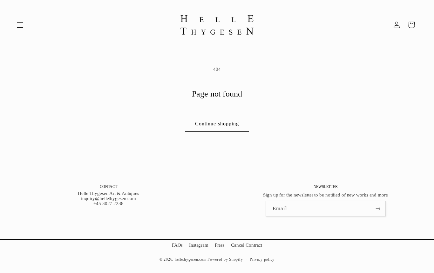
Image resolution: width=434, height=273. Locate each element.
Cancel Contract (246, 245)
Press (220, 245)
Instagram (198, 245)
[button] (20, 24)
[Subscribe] (377, 208)
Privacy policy (262, 259)
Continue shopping (217, 123)
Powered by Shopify (225, 259)
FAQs (177, 245)
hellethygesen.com (191, 259)
